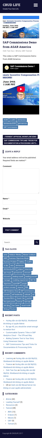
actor (5, 255)
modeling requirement (20, 280)
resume (20, 287)
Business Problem (10, 262)
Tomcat (11, 424)
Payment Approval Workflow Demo (20, 137)
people (24, 284)
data (12, 265)
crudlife (13, 120)
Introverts (7, 276)
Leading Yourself (13, 402)
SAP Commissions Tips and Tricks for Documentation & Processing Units (20, 142)
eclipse (20, 269)
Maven (10, 418)
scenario (7, 294)
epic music (7, 273)
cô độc (6, 265)
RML (26, 287)
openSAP (16, 284)
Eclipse (11, 415)
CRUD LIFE (11, 5)
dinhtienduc (21, 120)
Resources (10, 405)
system (29, 298)
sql (33, 294)
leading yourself (31, 276)
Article (18, 51)
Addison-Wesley (15, 255)
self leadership (17, 294)
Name (6, 199)
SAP (23, 51)
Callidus (21, 262)
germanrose (22, 123)
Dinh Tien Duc (8, 51)
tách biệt (27, 302)
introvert (27, 273)
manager (7, 280)
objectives (7, 284)
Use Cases (15, 305)
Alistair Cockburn (29, 255)
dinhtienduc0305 (10, 123)
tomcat (19, 302)
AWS (5, 258)
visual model (26, 305)
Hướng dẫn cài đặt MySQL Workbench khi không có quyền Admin (19, 373)
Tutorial (29, 51)
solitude (27, 294)
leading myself (18, 276)
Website (6, 219)
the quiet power (9, 302)
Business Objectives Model (19, 258)
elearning (28, 269)
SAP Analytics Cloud (11, 291)
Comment (7, 166)
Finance (9, 364)
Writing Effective (10, 309)
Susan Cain (21, 298)
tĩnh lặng (7, 305)
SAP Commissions (10, 127)
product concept (10, 287)
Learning (9, 358)
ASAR (6, 120)
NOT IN (33, 280)
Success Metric (9, 298)
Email (6, 209)
